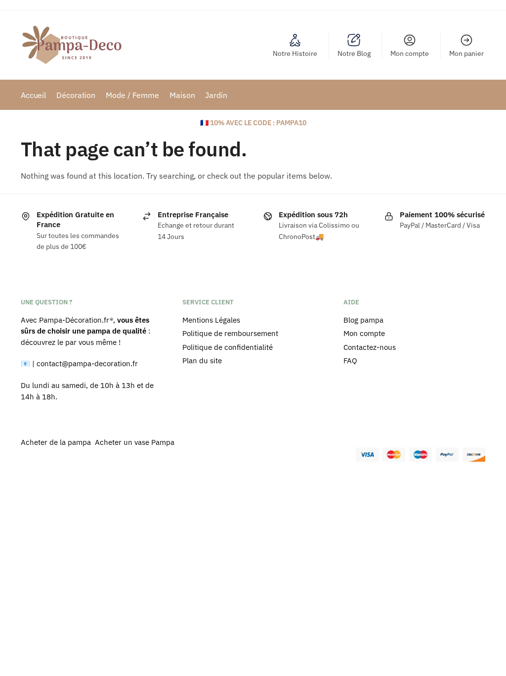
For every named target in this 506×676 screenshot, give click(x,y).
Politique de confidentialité (227, 347)
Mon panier (466, 53)
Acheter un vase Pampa (134, 442)
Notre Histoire (295, 53)
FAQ (350, 360)
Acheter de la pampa (57, 442)
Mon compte (409, 53)
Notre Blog (354, 53)
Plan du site (202, 360)
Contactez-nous (369, 347)
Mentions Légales (211, 320)
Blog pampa (363, 320)
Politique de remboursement (230, 333)
